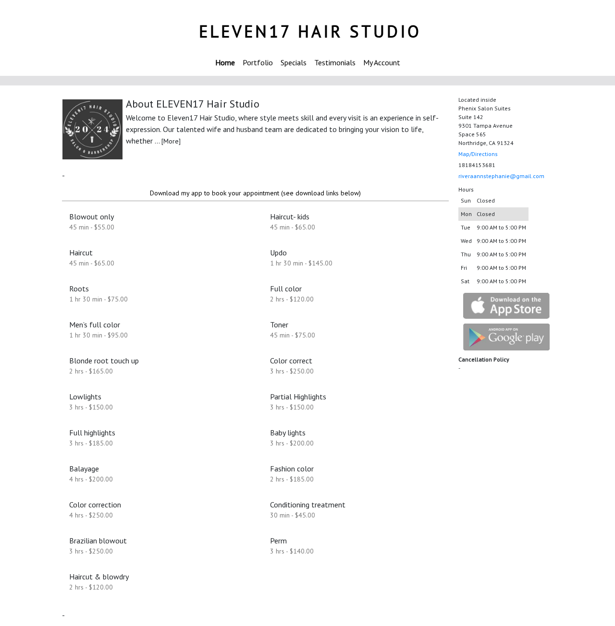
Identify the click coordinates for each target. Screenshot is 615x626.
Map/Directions (478, 153)
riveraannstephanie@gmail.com (501, 176)
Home (225, 62)
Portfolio (258, 62)
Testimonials (335, 62)
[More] (171, 141)
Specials (294, 62)
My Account (381, 62)
